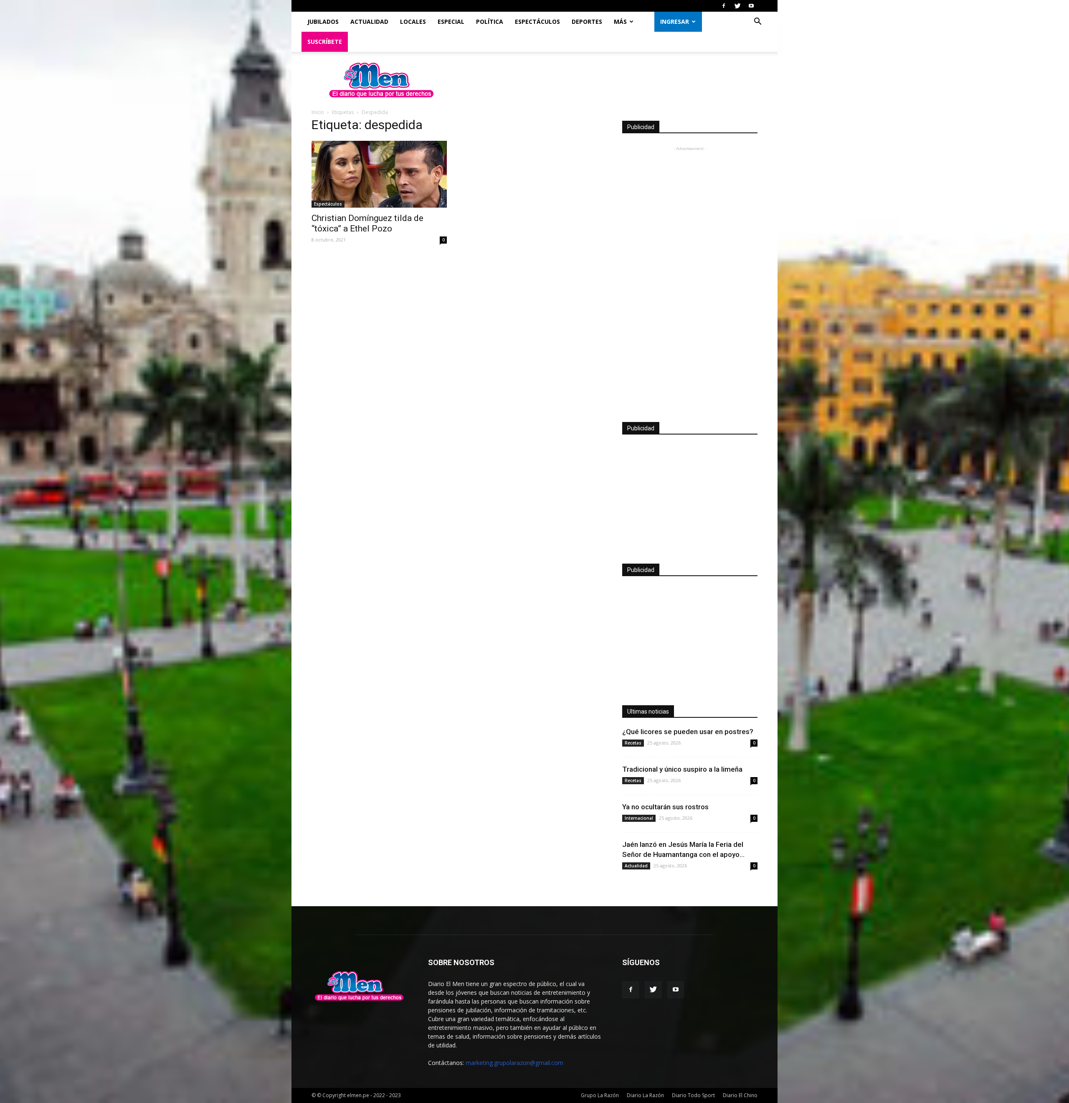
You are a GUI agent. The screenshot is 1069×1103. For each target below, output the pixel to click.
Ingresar (674, 21)
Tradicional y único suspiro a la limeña (682, 769)
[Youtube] (751, 6)
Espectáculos (537, 21)
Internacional (639, 818)
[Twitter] (737, 6)
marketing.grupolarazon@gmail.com (514, 1063)
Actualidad (369, 21)
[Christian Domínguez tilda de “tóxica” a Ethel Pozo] (379, 174)
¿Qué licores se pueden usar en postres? (687, 731)
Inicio (318, 112)
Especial (451, 21)
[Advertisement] (689, 278)
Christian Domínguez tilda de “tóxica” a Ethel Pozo (367, 223)
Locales (413, 21)
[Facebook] (723, 6)
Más (620, 21)
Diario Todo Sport (693, 1095)
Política (489, 21)
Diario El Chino (740, 1095)
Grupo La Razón (600, 1095)
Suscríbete (324, 42)
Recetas (633, 743)
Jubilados (323, 21)
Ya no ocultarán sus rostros (665, 807)
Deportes (587, 21)
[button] (757, 22)
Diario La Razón (645, 1095)
